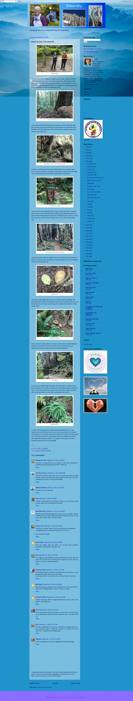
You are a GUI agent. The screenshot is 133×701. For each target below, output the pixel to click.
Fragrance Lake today (93, 186)
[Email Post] (51, 448)
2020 (87, 225)
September (90, 172)
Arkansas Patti (40, 570)
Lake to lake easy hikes (94, 180)
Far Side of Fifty (41, 597)
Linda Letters (90, 297)
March (89, 215)
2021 (87, 161)
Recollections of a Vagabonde (91, 313)
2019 (87, 228)
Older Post (75, 683)
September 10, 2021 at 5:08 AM (53, 542)
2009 (87, 256)
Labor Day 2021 (91, 195)
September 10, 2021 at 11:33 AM (56, 597)
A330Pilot (71, 697)
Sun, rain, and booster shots (95, 177)
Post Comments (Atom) (45, 687)
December (90, 163)
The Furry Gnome (41, 473)
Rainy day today (92, 174)
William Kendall (40, 487)
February (90, 218)
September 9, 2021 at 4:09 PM (56, 473)
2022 (87, 158)
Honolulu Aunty (41, 511)
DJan (96, 59)
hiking (37, 451)
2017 (87, 233)
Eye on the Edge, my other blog (93, 49)
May (88, 210)
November (90, 166)
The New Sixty (90, 323)
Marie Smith (39, 542)
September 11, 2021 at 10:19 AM (48, 610)
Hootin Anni (39, 526)
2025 (87, 150)
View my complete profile (91, 84)
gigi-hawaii (39, 584)
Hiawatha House (91, 287)
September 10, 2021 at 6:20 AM (48, 555)
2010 (87, 253)
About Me (86, 94)
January (90, 221)
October (90, 169)
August (89, 201)
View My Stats (88, 344)
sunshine (48, 451)
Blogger (84, 697)
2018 (87, 230)
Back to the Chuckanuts (94, 192)
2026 (87, 147)
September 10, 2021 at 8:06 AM (52, 584)
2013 (87, 245)
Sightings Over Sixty (92, 319)
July (88, 204)
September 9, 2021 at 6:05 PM (48, 498)
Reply (37, 467)
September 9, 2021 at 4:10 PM (55, 487)
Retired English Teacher (93, 333)
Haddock (38, 639)
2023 (87, 155)
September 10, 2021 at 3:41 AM (53, 526)
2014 (87, 242)
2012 (87, 248)
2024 (87, 152)
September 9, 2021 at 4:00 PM (56, 460)
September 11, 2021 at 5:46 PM (51, 639)
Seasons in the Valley (92, 283)
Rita (37, 555)
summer (42, 451)
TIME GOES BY (90, 328)
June (89, 207)
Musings (88, 302)
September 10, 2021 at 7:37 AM (54, 570)
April (88, 212)
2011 (87, 250)
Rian (37, 610)
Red (37, 498)
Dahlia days (90, 183)
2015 (87, 239)
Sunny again (90, 189)
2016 (87, 236)
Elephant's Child (41, 460)
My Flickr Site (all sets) (90, 51)
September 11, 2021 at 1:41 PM (48, 624)
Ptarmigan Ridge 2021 (93, 197)
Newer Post (34, 683)
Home (55, 683)
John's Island (90, 292)
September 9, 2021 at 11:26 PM (55, 511)
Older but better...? (91, 278)
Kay (37, 624)
